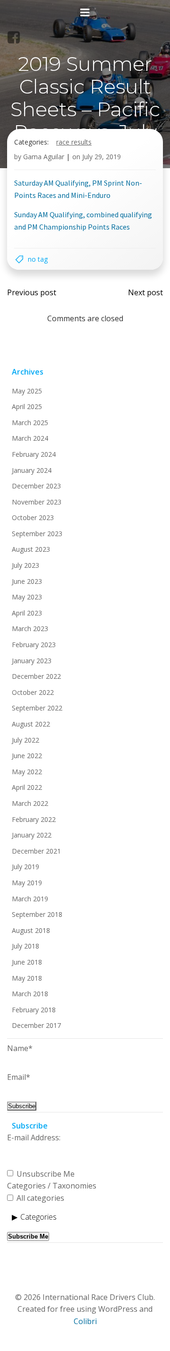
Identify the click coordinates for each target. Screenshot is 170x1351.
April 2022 (27, 787)
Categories (38, 1217)
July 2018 (25, 945)
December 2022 (36, 676)
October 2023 (33, 517)
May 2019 (27, 882)
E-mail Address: (33, 1137)
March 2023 (30, 628)
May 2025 (27, 390)
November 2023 (36, 501)
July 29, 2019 (101, 156)
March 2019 (30, 898)
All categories (39, 1198)
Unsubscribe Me (45, 1174)
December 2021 (36, 851)
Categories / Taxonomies (51, 1185)
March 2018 (30, 993)
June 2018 (27, 962)
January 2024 (31, 470)
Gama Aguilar (43, 156)
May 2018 (27, 978)
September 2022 (37, 707)
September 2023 (37, 533)
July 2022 (25, 739)
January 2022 (31, 834)
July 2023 (25, 565)
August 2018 (31, 930)
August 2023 (31, 549)
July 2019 (25, 866)
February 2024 (34, 454)
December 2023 (36, 485)
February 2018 (34, 1009)
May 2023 (27, 596)
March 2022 (30, 803)
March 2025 (30, 422)
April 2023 (27, 612)
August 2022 (31, 723)
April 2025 (27, 406)
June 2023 (27, 581)
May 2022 (27, 771)
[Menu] (85, 13)
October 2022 (33, 692)
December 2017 (36, 1025)
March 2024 (30, 438)
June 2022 (27, 755)
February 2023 (34, 644)
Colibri (85, 1321)
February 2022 (34, 819)
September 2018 (37, 914)
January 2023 (31, 660)
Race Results (74, 141)
